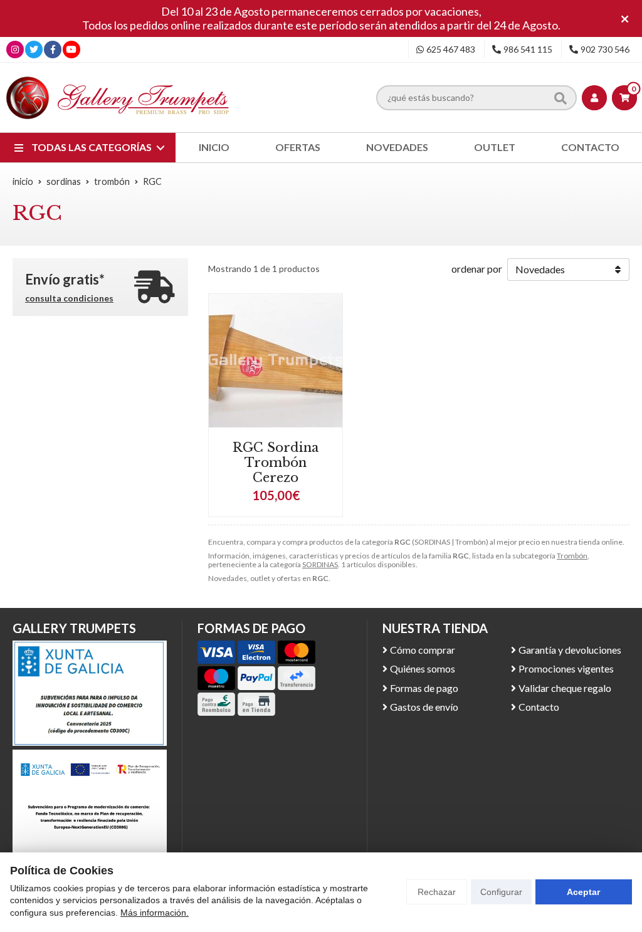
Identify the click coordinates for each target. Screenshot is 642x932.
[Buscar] (560, 98)
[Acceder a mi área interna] (594, 97)
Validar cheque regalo (564, 688)
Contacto (538, 707)
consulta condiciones (69, 298)
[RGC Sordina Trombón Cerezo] (275, 360)
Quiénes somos (422, 668)
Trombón (572, 555)
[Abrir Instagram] (15, 49)
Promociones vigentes (566, 668)
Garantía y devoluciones (569, 650)
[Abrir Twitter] (33, 49)
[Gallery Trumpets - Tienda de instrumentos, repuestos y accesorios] (118, 97)
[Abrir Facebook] (53, 49)
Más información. (154, 913)
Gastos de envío (424, 707)
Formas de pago (424, 688)
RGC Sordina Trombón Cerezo (275, 462)
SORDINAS (320, 564)
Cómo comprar (422, 650)
